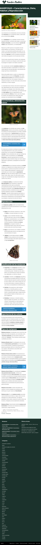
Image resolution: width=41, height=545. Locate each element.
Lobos (3, 503)
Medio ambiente (5, 508)
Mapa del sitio (12, 543)
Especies (4, 481)
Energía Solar (4, 475)
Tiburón (3, 531)
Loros (3, 504)
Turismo (3, 538)
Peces (3, 520)
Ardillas (3, 450)
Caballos (4, 453)
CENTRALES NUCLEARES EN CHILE (29, 427)
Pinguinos (4, 525)
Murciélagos (4, 514)
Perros (3, 521)
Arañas (3, 448)
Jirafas (3, 494)
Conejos (3, 460)
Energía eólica (5, 472)
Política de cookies (31, 543)
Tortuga (3, 537)
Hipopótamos (4, 489)
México (3, 511)
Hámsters (4, 487)
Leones (3, 498)
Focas (3, 482)
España (3, 479)
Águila (3, 445)
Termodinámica (5, 530)
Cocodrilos (4, 457)
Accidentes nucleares (6, 443)
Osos (3, 516)
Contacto (17, 543)
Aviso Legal (38, 543)
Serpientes (4, 528)
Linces (3, 501)
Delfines (3, 465)
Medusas (4, 509)
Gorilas (3, 486)
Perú (3, 523)
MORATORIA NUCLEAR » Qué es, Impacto (30, 432)
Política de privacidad (23, 543)
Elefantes (4, 470)
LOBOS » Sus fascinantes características (10, 409)
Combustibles (5, 458)
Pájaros (3, 518)
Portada (3, 413)
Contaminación (5, 462)
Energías (3, 477)
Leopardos (4, 499)
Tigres (3, 533)
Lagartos (4, 496)
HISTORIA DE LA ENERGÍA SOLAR (28, 430)
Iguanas (3, 492)
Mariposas (8, 413)
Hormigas (4, 491)
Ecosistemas (4, 469)
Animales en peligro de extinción (8, 447)
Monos (3, 513)
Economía (4, 467)
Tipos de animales (5, 535)
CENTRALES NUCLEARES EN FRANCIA (29, 429)
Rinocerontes (4, 526)
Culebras (4, 464)
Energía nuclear (5, 474)
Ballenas (3, 452)
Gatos (3, 484)
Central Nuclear (5, 455)
